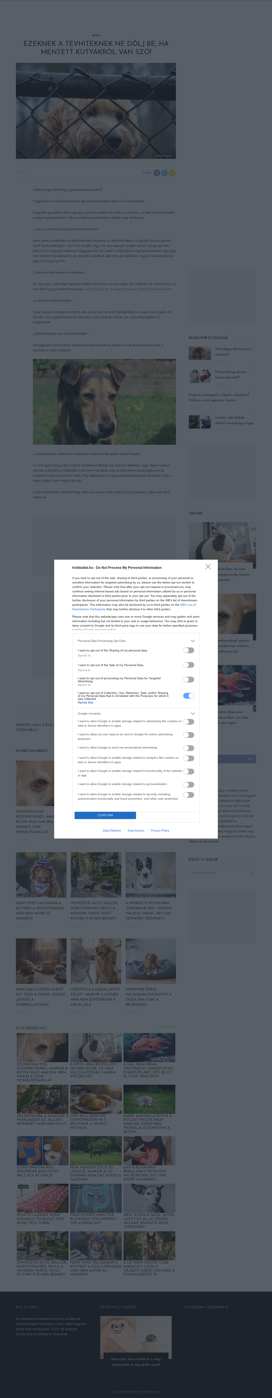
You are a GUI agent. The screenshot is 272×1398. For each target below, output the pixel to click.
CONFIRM (105, 815)
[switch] (188, 650)
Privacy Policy (160, 830)
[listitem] (136, 641)
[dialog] (136, 699)
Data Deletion (112, 830)
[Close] (209, 568)
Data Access (136, 830)
